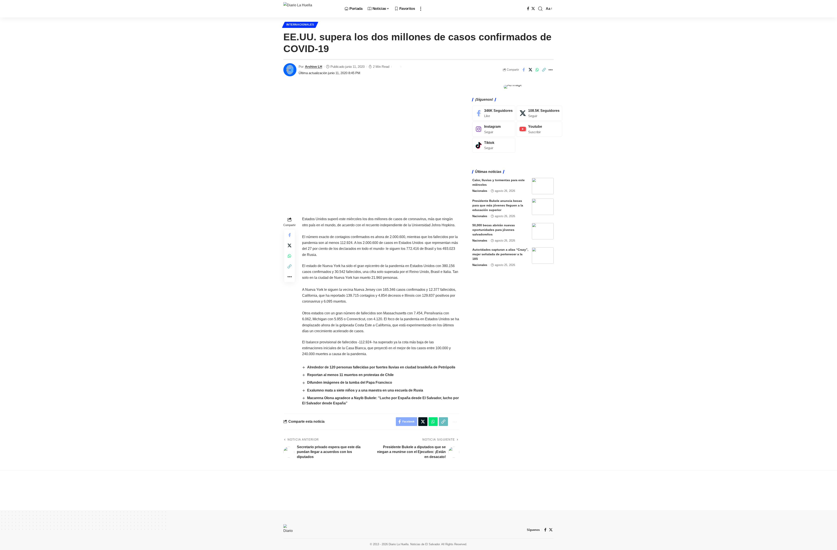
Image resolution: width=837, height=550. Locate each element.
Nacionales (479, 190)
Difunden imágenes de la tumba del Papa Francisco (349, 382)
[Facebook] (528, 9)
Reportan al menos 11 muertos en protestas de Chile (350, 375)
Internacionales (300, 24)
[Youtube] (539, 129)
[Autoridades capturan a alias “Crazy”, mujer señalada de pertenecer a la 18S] (543, 255)
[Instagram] (493, 129)
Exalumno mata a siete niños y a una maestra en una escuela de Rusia (365, 390)
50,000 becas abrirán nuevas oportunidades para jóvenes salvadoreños (493, 229)
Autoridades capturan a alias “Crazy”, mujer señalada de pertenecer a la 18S (500, 254)
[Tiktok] (493, 145)
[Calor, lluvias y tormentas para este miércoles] (543, 186)
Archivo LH (313, 66)
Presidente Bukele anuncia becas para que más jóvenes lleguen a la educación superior (497, 205)
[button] (421, 8)
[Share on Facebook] (524, 69)
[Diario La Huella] (310, 8)
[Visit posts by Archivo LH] (289, 69)
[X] (533, 9)
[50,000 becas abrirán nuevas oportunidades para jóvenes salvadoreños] (543, 231)
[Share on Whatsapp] (537, 69)
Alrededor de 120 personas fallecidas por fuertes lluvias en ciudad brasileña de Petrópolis (381, 367)
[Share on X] (530, 69)
